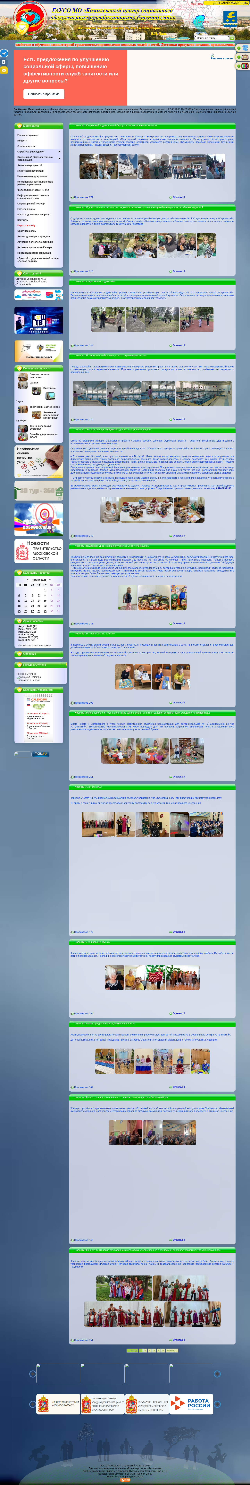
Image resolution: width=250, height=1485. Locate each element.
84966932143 (223, 488)
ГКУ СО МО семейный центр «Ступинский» (31, 283)
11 (19, 600)
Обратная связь (26, 231)
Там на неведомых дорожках (41, 427)
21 (39, 606)
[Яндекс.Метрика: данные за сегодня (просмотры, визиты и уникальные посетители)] (23, 754)
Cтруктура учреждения (30, 151)
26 (25, 611)
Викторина (49, 388)
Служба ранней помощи (31, 203)
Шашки (34, 382)
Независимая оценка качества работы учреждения (35, 183)
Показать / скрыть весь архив (34, 645)
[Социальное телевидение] (38, 333)
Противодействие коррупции (34, 253)
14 (39, 600)
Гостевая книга (26, 209)
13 (32, 600)
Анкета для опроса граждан (33, 236)
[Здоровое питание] (38, 361)
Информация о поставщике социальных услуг (33, 197)
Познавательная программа (39, 376)
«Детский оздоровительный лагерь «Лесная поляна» (38, 259)
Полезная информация (30, 170)
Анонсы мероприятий (29, 165)
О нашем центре (26, 146)
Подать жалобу (26, 225)
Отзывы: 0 (178, 197)
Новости (22, 140)
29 (45, 611)
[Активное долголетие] (38, 299)
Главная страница (27, 135)
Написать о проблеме (44, 94)
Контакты (22, 220)
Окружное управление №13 (30, 279)
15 (45, 600)
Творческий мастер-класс (45, 407)
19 (25, 606)
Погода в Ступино (26, 674)
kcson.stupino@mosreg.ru (129, 1476)
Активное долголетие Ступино (35, 242)
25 (19, 611)
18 (19, 606)
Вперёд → (172, 1350)
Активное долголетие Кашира (34, 247)
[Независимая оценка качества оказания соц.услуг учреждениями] (38, 477)
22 (45, 606)
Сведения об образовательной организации (35, 158)
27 (32, 611)
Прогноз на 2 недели (28, 680)
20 (32, 606)
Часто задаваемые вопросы (33, 214)
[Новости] (38, 562)
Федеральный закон (33, 190)
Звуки (19, 401)
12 (25, 600)
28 (39, 611)
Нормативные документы (32, 176)
